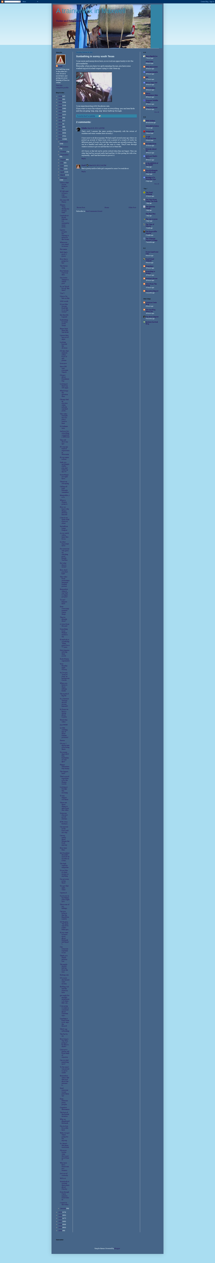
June (62, 166)
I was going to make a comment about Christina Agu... (64, 1010)
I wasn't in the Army (64, 1203)
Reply (84, 158)
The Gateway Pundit (150, 207)
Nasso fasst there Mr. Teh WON (64, 330)
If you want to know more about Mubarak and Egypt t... (64, 938)
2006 (60, 1224)
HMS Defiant (150, 121)
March (62, 175)
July (62, 163)
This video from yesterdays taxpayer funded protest (64, 581)
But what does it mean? (63, 565)
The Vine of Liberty (150, 225)
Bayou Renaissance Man (152, 94)
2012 (60, 136)
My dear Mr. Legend (64, 316)
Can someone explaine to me (64, 949)
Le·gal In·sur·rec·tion (151, 137)
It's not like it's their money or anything (64, 873)
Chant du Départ (151, 107)
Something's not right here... (64, 476)
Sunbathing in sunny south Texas (64, 322)
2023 (60, 105)
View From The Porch (151, 285)
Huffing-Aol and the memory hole (64, 989)
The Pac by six (64, 1035)
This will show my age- (64, 442)
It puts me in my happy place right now (64, 898)
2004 (60, 1230)
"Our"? (62, 293)
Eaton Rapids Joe (151, 56)
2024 (60, 102)
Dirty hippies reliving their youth (64, 653)
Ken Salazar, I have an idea (64, 273)
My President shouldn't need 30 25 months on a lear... (64, 856)
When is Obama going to (63, 502)
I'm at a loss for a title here (64, 1128)
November (64, 147)
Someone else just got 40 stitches (64, 816)
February (63, 178)
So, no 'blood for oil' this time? (64, 288)
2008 (60, 1218)
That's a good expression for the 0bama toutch (64, 780)
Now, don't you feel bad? (64, 572)
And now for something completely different (64, 434)
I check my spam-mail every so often (64, 520)
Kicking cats (64, 975)
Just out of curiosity (64, 1174)
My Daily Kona (151, 144)
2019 (60, 118)
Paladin (84, 128)
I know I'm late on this (64, 297)
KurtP (84, 165)
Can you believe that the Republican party (64, 915)
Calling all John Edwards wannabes (64, 489)
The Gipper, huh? (64, 772)
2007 (60, 1221)
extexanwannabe (152, 72)
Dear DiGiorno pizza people (64, 1101)
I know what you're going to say (64, 185)
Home (107, 207)
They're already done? (63, 619)
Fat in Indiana (150, 88)
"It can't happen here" (63, 601)
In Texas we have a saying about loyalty (64, 713)
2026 (60, 96)
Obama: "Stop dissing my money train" (64, 208)
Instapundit (150, 131)
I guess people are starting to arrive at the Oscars (64, 234)
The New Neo (151, 214)
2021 (60, 111)
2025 (60, 99)
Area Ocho (149, 61)
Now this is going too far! (64, 261)
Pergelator (149, 266)
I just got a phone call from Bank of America (64, 1053)
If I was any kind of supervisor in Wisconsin (64, 450)
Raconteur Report (152, 291)
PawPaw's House (151, 278)
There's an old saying (64, 482)
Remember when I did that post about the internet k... (64, 1080)
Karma (62, 740)
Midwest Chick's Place (151, 157)
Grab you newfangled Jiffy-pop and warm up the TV (64, 467)
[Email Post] (99, 116)
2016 (60, 124)
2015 (60, 127)
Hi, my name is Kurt (64, 458)
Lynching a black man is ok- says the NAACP (64, 1022)
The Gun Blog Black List (150, 310)
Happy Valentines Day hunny (64, 766)
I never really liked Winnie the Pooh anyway (64, 840)
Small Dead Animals (150, 260)
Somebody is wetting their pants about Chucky (64, 1185)
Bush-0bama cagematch (64, 660)
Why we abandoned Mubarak (64, 1121)
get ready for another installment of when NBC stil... (64, 999)
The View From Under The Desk (151, 200)
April (62, 172)
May (62, 169)
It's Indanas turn (64, 427)
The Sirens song (64, 267)
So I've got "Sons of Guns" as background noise (64, 676)
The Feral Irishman (149, 193)
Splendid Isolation (152, 126)
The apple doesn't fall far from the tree (64, 968)
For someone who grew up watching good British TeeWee (64, 554)
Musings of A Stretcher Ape (151, 178)
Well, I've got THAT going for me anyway (64, 1136)
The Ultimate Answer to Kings (151, 239)
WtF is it (63, 1178)
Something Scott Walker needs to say (64, 632)
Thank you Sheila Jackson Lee (64, 958)
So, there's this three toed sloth (64, 1145)
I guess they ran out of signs (64, 337)
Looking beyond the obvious (63, 345)
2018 (60, 121)
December (64, 142)
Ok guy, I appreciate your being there (64, 746)
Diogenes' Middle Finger (152, 101)
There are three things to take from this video (64, 806)
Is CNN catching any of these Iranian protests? (64, 732)
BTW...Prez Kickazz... (64, 823)
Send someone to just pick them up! (64, 1092)
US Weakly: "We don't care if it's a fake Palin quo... (64, 925)
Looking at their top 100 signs (64, 386)
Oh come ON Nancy (64, 201)
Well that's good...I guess (63, 254)
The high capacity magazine (64, 865)
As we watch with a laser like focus (64, 536)
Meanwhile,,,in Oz (64, 496)
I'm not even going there (64, 881)
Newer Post (81, 207)
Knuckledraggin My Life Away (151, 171)
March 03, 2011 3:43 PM (97, 165)
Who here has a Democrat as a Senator (64, 1166)
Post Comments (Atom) (94, 211)
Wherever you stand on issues (64, 244)
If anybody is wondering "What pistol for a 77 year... (64, 643)
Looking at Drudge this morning (64, 790)
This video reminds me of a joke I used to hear (64, 418)
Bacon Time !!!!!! (151, 83)
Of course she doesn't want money (64, 980)
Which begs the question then (64, 393)
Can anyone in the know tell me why (64, 829)
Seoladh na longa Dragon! (64, 528)
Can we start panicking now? (64, 1062)
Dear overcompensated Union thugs (64, 610)
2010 (60, 1212)
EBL (147, 77)
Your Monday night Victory (63, 666)
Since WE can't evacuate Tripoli (64, 369)
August (63, 159)
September (64, 155)
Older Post (132, 207)
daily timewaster (152, 67)
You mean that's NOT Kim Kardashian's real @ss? (64, 756)
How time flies (63, 849)
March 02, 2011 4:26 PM (95, 128)
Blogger (117, 1248)
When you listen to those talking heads (63, 687)
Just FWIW (64, 725)
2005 (60, 1227)
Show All (156, 112)
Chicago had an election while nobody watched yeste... (64, 405)
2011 (60, 139)
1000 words (64, 301)
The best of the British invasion (64, 1114)
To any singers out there (64, 797)
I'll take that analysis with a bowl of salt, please (64, 355)
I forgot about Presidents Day (64, 378)
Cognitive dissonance (64, 1108)
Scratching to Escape (150, 272)
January (63, 1208)
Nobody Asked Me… (151, 150)
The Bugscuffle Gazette (151, 232)
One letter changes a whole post (64, 280)
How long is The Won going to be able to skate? (64, 1042)
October (63, 152)
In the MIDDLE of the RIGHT (152, 164)
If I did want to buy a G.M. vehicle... (64, 194)
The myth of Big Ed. (64, 695)
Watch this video (63, 721)
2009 (60, 1215)
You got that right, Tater (64, 888)
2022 (60, 108)
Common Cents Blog (151, 303)
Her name (63, 249)
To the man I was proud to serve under (64, 1069)
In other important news (64, 544)
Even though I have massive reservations (64, 1195)
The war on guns (151, 219)
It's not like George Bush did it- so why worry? (64, 308)
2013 (60, 133)
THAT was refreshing (64, 1030)
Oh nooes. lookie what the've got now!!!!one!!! (64, 1155)
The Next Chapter (152, 317)
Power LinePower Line (152, 253)
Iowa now (63, 363)
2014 (60, 130)
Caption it (63, 893)
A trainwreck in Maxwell (91, 11)
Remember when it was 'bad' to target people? (64, 593)
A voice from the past (64, 625)
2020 (60, 115)
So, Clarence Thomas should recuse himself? (64, 702)
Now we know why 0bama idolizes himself (64, 510)
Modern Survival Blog (152, 323)
